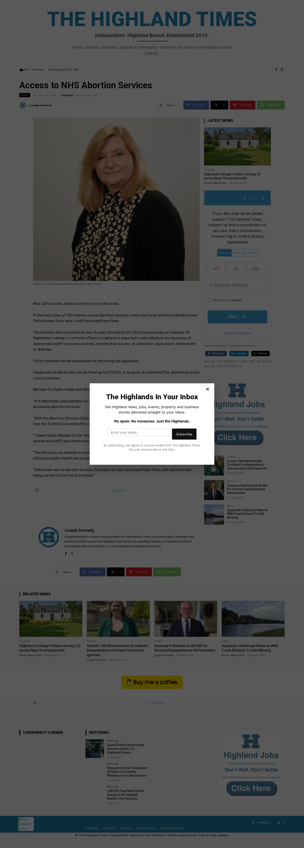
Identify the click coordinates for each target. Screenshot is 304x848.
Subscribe (184, 434)
